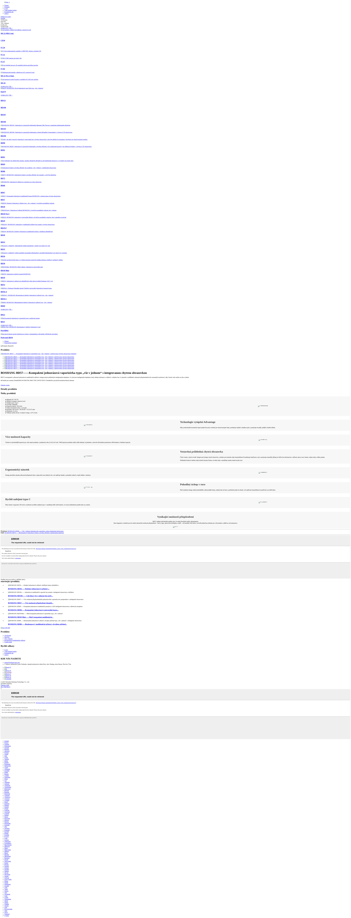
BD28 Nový (5, 214)
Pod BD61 (5, 331)
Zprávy (6, 13)
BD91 (3, 157)
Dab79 (3, 92)
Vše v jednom (8, 639)
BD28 (3, 207)
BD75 (3, 178)
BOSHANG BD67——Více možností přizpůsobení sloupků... (30, 603)
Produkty (7, 7)
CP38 (3, 40)
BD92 (3, 150)
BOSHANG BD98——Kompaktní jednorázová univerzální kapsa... (33, 610)
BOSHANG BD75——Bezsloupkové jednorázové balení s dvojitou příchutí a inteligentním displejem (34, 533)
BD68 (3, 185)
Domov (6, 5)
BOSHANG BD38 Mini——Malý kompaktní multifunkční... (30, 617)
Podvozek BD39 (7, 338)
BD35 (3, 249)
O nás (6, 8)
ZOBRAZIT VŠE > (7, 28)
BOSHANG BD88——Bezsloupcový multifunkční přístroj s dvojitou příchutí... (37, 624)
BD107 (3, 115)
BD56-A (4, 292)
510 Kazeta (7, 635)
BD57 (3, 200)
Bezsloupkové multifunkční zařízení (14, 640)
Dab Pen (6, 637)
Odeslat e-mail (5, 685)
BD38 (3, 263)
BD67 (3, 193)
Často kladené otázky (10, 10)
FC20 (3, 48)
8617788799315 (5, 687)
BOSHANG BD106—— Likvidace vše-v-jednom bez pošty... (30, 596)
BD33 (3, 242)
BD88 (3, 171)
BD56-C (4, 299)
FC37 (3, 62)
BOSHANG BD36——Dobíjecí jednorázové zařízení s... (29, 589)
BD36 (3, 256)
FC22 (3, 55)
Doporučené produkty (10, 343)
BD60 (3, 306)
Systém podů (8, 642)
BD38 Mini (5, 271)
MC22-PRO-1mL (7, 33)
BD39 (3, 278)
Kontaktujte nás (8, 12)
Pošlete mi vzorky (6, 16)
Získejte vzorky (5, 385)
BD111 (3, 100)
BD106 (3, 122)
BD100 (3, 136)
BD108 (3, 108)
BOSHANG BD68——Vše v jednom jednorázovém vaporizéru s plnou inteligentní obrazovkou (36, 531)
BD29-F (4, 228)
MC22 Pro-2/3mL (7, 76)
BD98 (3, 143)
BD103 (3, 129)
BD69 (3, 164)
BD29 (3, 221)
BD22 (3, 315)
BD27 (3, 322)
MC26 (3, 83)
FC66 (3, 69)
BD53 (3, 285)
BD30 (3, 235)
